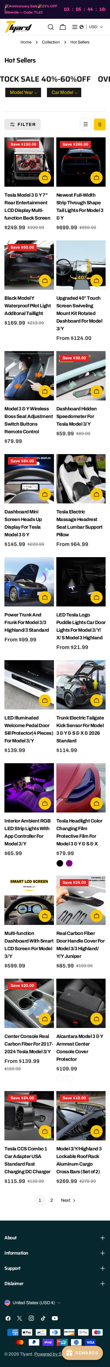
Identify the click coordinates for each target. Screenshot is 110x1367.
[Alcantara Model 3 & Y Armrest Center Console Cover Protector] (81, 1003)
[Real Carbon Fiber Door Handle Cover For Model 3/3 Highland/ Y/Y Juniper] (81, 900)
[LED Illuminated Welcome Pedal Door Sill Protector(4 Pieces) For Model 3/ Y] (29, 685)
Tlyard (26, 1354)
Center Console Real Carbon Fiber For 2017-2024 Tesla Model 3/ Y (28, 1044)
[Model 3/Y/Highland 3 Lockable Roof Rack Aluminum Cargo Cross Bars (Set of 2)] (81, 1116)
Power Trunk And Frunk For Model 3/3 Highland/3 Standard (26, 622)
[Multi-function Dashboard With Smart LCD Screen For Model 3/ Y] (29, 900)
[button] (91, 27)
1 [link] (40, 1200)
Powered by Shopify (54, 1354)
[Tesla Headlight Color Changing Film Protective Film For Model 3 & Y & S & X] (81, 788)
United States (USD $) (34, 1302)
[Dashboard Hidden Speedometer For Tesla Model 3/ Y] (81, 376)
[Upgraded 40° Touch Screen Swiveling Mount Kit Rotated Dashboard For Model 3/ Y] (81, 265)
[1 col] (86, 124)
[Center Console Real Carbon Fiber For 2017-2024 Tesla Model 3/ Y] (29, 1003)
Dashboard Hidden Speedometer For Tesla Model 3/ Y (76, 416)
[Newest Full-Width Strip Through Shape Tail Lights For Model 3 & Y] (81, 162)
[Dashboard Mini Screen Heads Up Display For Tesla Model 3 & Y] (29, 479)
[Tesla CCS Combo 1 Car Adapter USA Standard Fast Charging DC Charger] (29, 1116)
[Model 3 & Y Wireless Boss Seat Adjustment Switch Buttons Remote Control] (29, 376)
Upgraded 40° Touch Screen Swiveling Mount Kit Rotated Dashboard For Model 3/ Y (79, 313)
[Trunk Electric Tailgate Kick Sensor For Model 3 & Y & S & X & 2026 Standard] (81, 685)
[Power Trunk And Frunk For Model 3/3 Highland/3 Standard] (29, 582)
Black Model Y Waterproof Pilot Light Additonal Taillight (27, 306)
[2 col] (100, 124)
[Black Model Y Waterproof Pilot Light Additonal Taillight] (29, 265)
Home (26, 42)
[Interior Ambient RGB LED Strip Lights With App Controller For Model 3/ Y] (29, 788)
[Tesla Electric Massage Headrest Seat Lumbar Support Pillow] (81, 479)
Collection (51, 42)
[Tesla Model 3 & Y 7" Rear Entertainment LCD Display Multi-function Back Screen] (29, 162)
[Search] (51, 27)
